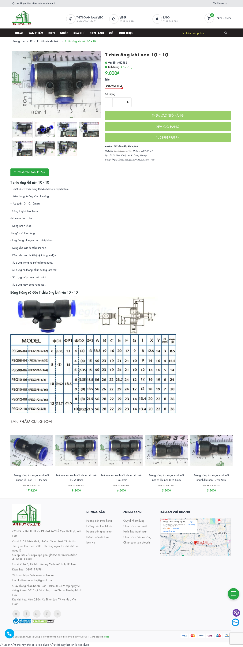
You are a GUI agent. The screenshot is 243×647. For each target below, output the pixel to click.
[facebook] (26, 614)
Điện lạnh (97, 33)
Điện (51, 33)
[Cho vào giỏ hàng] (26, 489)
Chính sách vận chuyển (136, 542)
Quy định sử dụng (133, 520)
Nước (64, 33)
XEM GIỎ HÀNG (167, 126)
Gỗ (111, 33)
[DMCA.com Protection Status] (43, 621)
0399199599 (169, 137)
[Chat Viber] (236, 613)
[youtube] (47, 614)
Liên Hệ (90, 542)
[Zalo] (235, 622)
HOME (19, 33)
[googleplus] (37, 614)
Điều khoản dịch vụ (97, 537)
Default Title (114, 85)
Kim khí (78, 33)
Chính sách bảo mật (135, 526)
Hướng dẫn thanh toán (99, 526)
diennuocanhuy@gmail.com (37, 580)
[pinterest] (57, 614)
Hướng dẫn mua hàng (99, 520)
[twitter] (16, 614)
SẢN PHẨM (35, 33)
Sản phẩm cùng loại (31, 421)
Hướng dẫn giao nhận (99, 531)
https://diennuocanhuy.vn (38, 575)
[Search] (226, 32)
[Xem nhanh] (35, 489)
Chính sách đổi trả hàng (137, 537)
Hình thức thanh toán (135, 531)
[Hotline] (11, 635)
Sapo (106, 636)
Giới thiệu (126, 33)
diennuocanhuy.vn (122, 150)
